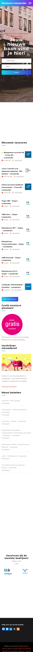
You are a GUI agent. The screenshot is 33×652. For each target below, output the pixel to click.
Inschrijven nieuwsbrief (9, 387)
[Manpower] (25, 571)
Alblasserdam (24, 646)
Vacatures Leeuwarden (14, 3)
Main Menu (30, 3)
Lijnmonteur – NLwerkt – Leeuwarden (14, 421)
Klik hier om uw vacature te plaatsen (13, 340)
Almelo (10, 649)
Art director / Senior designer (11, 401)
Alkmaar (4, 649)
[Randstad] (8, 571)
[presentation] (2, 577)
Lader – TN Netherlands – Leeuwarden (14, 456)
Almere (15, 649)
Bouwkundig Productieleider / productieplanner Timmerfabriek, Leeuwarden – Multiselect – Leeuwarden (16, 432)
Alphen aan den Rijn (24, 649)
